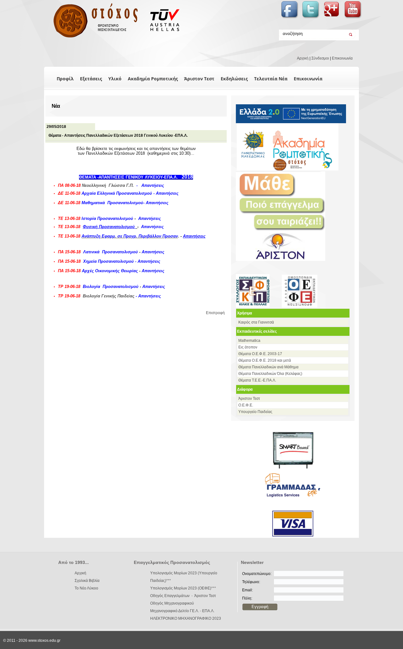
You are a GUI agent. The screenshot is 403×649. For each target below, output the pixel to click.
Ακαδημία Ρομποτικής (153, 79)
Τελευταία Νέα (270, 79)
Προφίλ (65, 79)
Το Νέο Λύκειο (86, 588)
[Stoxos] (112, 38)
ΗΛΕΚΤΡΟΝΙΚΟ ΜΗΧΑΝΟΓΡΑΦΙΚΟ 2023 (185, 618)
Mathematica (249, 340)
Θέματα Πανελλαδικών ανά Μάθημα (268, 367)
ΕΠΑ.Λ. (208, 611)
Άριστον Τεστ (199, 79)
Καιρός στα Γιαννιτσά (256, 322)
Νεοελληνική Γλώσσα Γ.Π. (108, 185)
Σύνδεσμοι (320, 58)
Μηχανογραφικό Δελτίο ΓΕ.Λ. (174, 611)
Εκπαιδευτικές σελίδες (257, 331)
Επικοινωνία (342, 58)
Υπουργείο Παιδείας (255, 412)
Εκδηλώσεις (234, 79)
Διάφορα (245, 389)
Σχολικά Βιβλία (87, 580)
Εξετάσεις (91, 79)
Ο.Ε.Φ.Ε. (245, 405)
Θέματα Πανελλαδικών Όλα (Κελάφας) (270, 373)
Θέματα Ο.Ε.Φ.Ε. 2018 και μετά (264, 360)
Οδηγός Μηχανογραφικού (172, 603)
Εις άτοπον (247, 347)
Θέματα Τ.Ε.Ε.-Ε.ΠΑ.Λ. (257, 380)
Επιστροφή (215, 313)
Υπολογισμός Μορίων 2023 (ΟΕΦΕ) (180, 588)
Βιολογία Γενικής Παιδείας (108, 296)
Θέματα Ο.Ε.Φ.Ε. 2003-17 (260, 354)
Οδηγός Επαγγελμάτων (170, 596)
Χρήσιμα (244, 313)
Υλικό (115, 79)
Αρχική (303, 58)
